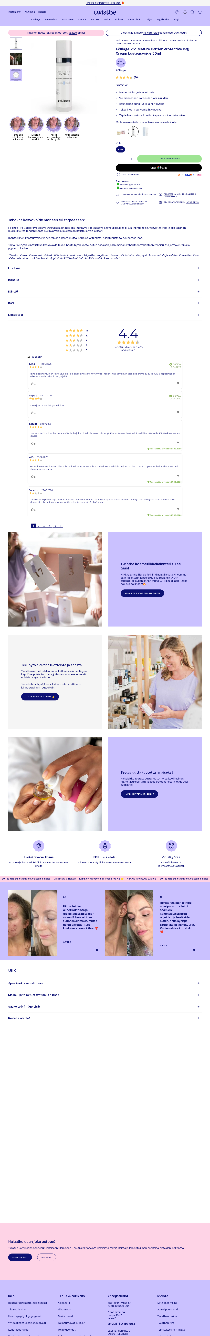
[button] (35, 20)
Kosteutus (136, 40)
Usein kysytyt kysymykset (24, 1316)
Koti (118, 40)
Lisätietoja (15, 315)
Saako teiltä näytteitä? (24, 1006)
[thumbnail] (16, 44)
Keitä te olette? (19, 1018)
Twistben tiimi (165, 1323)
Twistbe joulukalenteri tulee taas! (103, 2)
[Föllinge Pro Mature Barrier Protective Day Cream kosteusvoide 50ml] (133, 131)
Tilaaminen (64, 1309)
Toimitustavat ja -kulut (71, 1323)
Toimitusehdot (67, 1329)
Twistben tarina (167, 1316)
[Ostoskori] (200, 12)
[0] (185, 12)
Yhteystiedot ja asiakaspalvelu (27, 1323)
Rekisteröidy (151, 32)
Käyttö (13, 291)
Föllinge (121, 70)
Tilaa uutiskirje (17, 1309)
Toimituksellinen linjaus (171, 1329)
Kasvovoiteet (149, 40)
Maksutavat (65, 1316)
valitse (73, 32)
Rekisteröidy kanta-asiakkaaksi (27, 1302)
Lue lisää (14, 268)
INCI (11, 303)
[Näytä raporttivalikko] (178, 383)
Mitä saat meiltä (167, 1302)
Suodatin (36, 357)
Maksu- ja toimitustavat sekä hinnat (33, 995)
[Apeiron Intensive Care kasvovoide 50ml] (121, 131)
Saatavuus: (122, 181)
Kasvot (125, 40)
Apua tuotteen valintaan (25, 983)
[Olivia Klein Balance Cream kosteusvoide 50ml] (145, 131)
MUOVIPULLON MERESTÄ (132, 204)
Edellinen (25, 76)
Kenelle (13, 280)
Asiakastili (64, 1302)
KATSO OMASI (192, 202)
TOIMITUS (125, 194)
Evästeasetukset (19, 1329)
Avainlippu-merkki (168, 1309)
